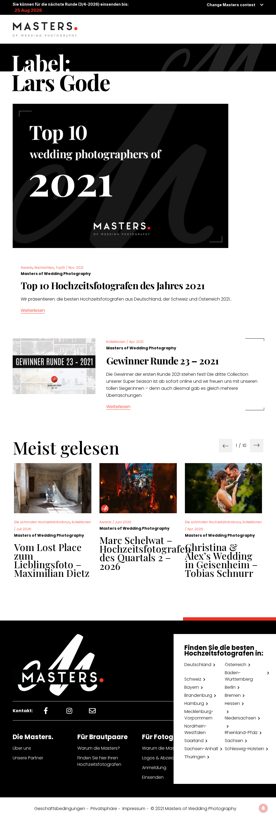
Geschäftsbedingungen (59, 808)
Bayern (191, 687)
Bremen (233, 695)
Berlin (230, 687)
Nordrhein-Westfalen (195, 729)
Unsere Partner (28, 758)
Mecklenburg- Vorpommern (198, 714)
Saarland (193, 741)
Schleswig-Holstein (244, 749)
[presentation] (225, 445)
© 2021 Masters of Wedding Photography (193, 808)
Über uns (22, 748)
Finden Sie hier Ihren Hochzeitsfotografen (99, 761)
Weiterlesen (33, 310)
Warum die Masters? (98, 748)
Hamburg (194, 703)
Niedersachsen (240, 718)
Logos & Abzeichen (162, 758)
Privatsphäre (104, 808)
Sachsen (234, 741)
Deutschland (197, 664)
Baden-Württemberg (239, 676)
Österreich (235, 664)
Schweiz (192, 679)
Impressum (133, 808)
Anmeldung (154, 767)
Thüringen (194, 757)
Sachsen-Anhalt (201, 749)
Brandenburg (198, 695)
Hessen (232, 703)
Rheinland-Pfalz (241, 732)
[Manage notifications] (263, 808)
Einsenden (153, 777)
